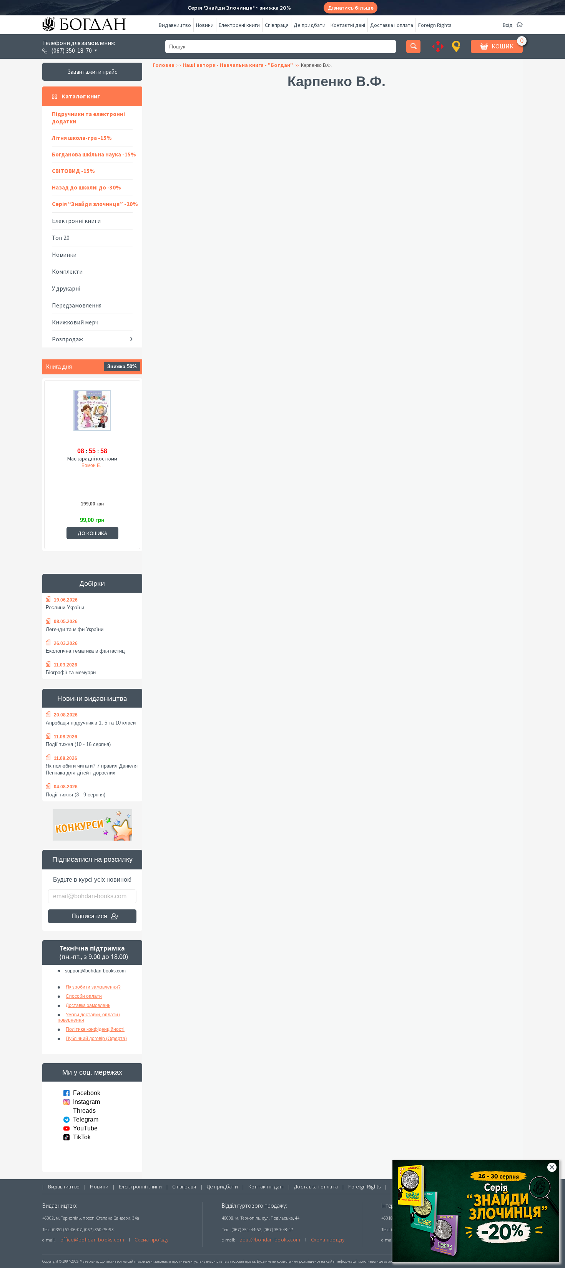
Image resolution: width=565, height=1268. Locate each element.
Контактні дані (348, 25)
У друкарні (66, 288)
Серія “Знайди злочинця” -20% (95, 204)
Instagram (86, 1101)
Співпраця (277, 25)
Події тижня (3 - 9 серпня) (75, 795)
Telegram (85, 1119)
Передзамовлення (76, 305)
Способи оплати (84, 996)
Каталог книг (80, 96)
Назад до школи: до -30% (86, 187)
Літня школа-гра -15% (82, 137)
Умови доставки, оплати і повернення (89, 1017)
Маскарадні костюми (92, 458)
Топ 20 (61, 237)
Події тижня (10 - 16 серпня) (78, 744)
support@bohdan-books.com (95, 971)
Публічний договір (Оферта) (96, 1038)
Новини (205, 25)
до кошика (92, 533)
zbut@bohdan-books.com (270, 1239)
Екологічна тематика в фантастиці (86, 651)
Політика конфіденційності (95, 1029)
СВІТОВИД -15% (73, 170)
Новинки (64, 254)
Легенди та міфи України (74, 629)
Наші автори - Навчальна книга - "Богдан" (238, 64)
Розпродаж (67, 339)
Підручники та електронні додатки (88, 117)
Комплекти (67, 271)
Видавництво (175, 25)
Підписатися (89, 916)
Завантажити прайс (92, 71)
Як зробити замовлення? (93, 987)
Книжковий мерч (75, 322)
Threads (84, 1110)
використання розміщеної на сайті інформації (314, 1261)
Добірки (92, 583)
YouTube (85, 1128)
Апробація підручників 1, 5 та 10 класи (91, 723)
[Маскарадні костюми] (92, 417)
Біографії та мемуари (71, 672)
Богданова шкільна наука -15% (94, 154)
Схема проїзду (151, 1239)
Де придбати (310, 25)
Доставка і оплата (391, 25)
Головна (163, 64)
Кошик (502, 46)
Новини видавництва (92, 698)
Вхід (508, 25)
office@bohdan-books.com (92, 1239)
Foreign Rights (435, 25)
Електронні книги (239, 25)
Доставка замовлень (88, 1005)
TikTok (82, 1137)
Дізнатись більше (351, 8)
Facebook (86, 1093)
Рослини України (65, 607)
